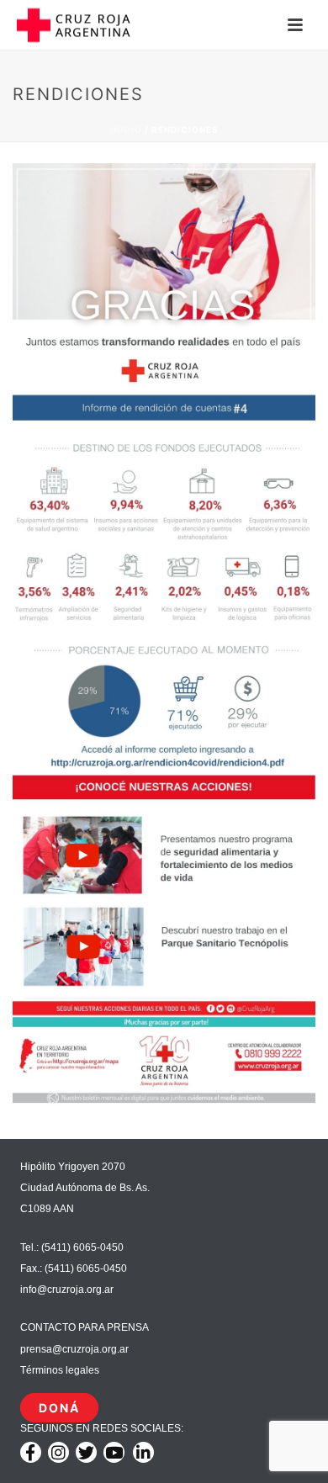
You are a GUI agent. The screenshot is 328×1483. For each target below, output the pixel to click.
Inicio (126, 129)
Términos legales (59, 1370)
